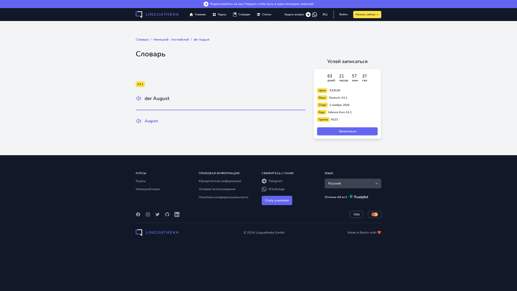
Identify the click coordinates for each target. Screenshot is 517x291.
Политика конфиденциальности (223, 197)
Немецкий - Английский (171, 39)
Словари (142, 39)
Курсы (141, 181)
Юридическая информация (220, 181)
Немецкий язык (148, 189)
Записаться (347, 131)
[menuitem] (219, 14)
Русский (334, 183)
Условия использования (217, 189)
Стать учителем (277, 200)
